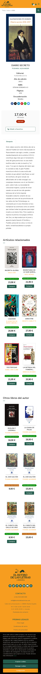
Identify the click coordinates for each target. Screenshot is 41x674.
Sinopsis (9, 141)
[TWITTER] (20, 585)
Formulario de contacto (20, 612)
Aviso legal (20, 623)
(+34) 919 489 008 (20, 597)
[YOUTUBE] (27, 585)
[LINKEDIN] (23, 585)
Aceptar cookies (20, 662)
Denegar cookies (20, 666)
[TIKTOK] (13, 585)
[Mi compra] (33, 4)
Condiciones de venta (20, 626)
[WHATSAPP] (30, 585)
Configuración (20, 671)
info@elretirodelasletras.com (20, 600)
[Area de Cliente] (36, 4)
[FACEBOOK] (17, 585)
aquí (15, 656)
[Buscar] (38, 10)
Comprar (12, 286)
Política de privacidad (20, 630)
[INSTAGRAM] (10, 585)
